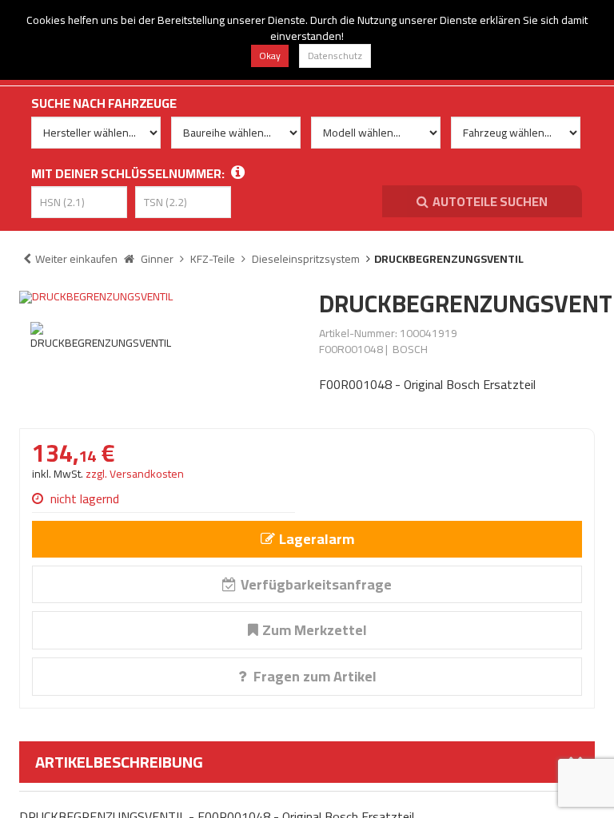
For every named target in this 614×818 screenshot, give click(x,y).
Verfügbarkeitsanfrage (316, 584)
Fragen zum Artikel (313, 676)
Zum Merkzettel (314, 630)
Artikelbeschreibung (119, 761)
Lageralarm (316, 539)
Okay (270, 55)
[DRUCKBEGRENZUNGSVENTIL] (157, 297)
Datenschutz (335, 55)
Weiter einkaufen (76, 258)
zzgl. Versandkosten (135, 473)
